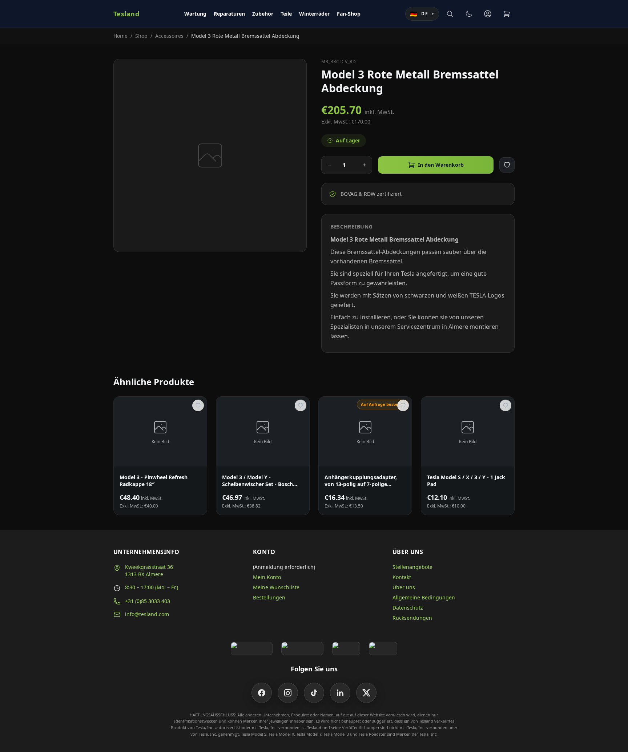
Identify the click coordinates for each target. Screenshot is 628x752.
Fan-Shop (349, 13)
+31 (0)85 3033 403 (147, 601)
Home (120, 35)
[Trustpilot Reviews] (302, 648)
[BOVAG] (346, 648)
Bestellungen (269, 597)
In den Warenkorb (441, 164)
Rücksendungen (412, 617)
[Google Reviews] (252, 648)
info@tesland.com (147, 614)
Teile (286, 13)
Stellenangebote (412, 566)
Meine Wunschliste (276, 587)
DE (422, 14)
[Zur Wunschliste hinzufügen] (507, 165)
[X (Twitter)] (366, 693)
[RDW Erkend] (383, 648)
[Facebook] (261, 693)
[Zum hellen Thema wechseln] (469, 14)
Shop (141, 35)
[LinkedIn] (340, 693)
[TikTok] (314, 693)
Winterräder (314, 13)
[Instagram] (288, 693)
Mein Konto (267, 577)
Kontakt (401, 577)
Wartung (195, 13)
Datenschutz (407, 607)
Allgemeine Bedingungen (423, 597)
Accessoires (169, 35)
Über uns (403, 587)
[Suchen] (450, 14)
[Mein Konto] (488, 14)
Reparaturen (229, 13)
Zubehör (262, 13)
